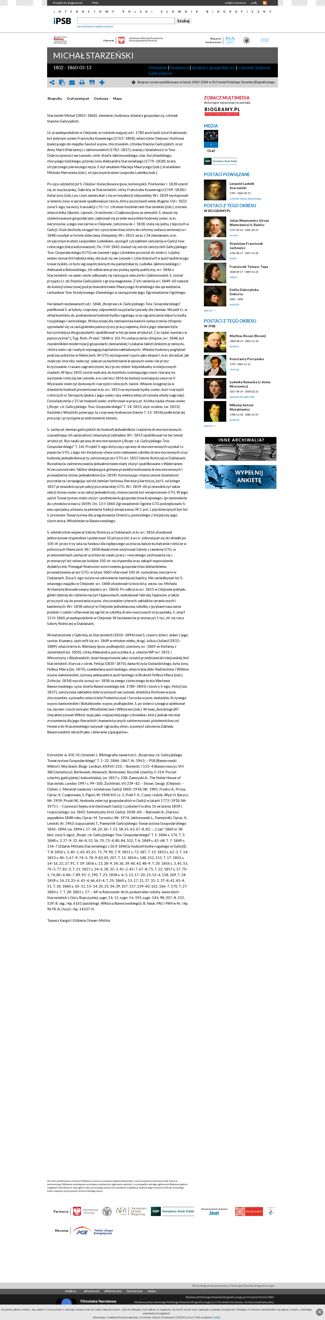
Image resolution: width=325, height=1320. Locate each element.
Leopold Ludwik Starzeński (242, 186)
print (82, 82)
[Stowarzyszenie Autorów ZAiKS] (214, 1211)
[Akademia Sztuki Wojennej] (131, 1211)
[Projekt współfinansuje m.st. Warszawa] (271, 1211)
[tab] (56, 98)
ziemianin (157, 67)
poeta (233, 258)
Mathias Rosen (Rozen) (248, 336)
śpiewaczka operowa (242, 396)
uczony (234, 235)
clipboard (62, 82)
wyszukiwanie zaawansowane (95, 26)
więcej (208, 310)
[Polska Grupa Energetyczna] (93, 1230)
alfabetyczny (113, 1291)
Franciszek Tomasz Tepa (249, 267)
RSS (265, 3)
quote (92, 82)
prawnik (234, 419)
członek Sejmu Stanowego (245, 198)
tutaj (217, 1317)
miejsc (152, 1291)
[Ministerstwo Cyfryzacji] (85, 1211)
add (102, 82)
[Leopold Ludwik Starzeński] (215, 190)
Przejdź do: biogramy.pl (67, 3)
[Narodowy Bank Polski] (172, 1211)
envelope (72, 82)
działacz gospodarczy (213, 67)
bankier (234, 346)
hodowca (179, 67)
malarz (234, 277)
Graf (211, 150)
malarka (234, 304)
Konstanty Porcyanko (247, 359)
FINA (95, 3)
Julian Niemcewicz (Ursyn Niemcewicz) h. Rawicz (249, 222)
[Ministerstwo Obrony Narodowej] (107, 1211)
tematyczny (135, 1291)
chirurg (234, 369)
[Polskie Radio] (249, 1211)
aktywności (91, 1291)
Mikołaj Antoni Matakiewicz (241, 407)
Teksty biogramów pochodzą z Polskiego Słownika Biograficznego (233, 1285)
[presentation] (55, 98)
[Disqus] (118, 996)
